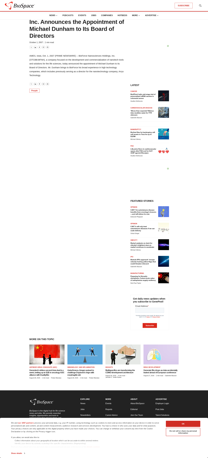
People (34, 91)
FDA (132, 146)
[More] (57, 15)
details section (93, 447)
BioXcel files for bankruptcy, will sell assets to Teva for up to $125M (142, 134)
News (52, 15)
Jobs (93, 15)
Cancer (133, 91)
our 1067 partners (26, 423)
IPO (131, 257)
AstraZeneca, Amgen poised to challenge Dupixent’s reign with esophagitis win (80, 372)
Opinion (133, 207)
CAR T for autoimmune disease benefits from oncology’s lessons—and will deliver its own (143, 212)
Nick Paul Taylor (135, 283)
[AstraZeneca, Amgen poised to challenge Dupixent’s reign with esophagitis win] (85, 354)
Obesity (133, 240)
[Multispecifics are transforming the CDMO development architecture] (123, 354)
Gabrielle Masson (136, 118)
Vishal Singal (134, 233)
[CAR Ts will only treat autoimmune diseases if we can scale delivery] (163, 228)
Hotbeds (122, 15)
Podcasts (67, 15)
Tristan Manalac (56, 378)
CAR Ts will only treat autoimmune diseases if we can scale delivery (142, 229)
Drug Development (151, 367)
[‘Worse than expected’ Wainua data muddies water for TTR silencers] (163, 112)
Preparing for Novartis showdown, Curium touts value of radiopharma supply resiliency (143, 278)
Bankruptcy (135, 129)
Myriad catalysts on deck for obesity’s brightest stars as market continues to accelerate (142, 245)
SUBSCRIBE (183, 6)
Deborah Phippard (136, 217)
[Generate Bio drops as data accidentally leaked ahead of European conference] (161, 354)
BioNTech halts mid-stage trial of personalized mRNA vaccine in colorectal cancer (143, 96)
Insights (109, 367)
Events (82, 15)
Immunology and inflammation (80, 367)
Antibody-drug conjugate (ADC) (43, 367)
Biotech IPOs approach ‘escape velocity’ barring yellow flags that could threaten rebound (143, 262)
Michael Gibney (135, 139)
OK (183, 424)
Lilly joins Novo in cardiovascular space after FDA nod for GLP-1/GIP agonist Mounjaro (143, 151)
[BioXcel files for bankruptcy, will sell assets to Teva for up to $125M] (163, 134)
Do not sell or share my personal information (183, 432)
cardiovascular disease (141, 108)
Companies (107, 15)
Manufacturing (137, 273)
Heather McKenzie (136, 101)
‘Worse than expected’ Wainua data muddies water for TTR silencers (142, 113)
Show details (16, 453)
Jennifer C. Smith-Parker (113, 377)
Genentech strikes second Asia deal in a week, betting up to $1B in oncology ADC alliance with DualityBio (46, 372)
